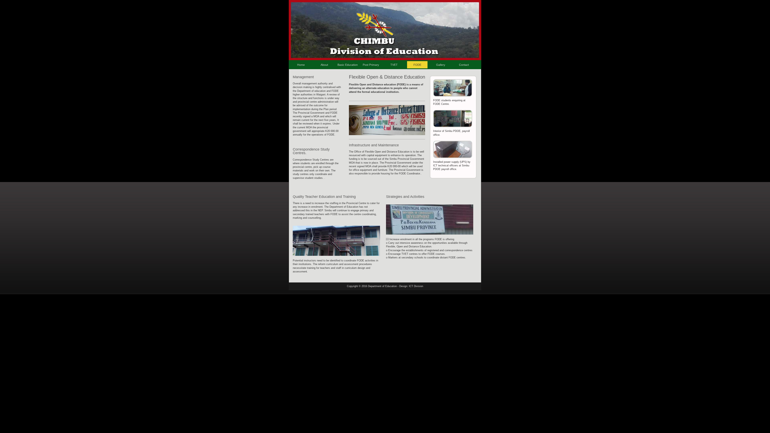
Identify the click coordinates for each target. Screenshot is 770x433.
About (324, 64)
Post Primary (371, 64)
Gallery (440, 64)
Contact (464, 64)
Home (301, 64)
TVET (394, 64)
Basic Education (347, 64)
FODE (417, 64)
